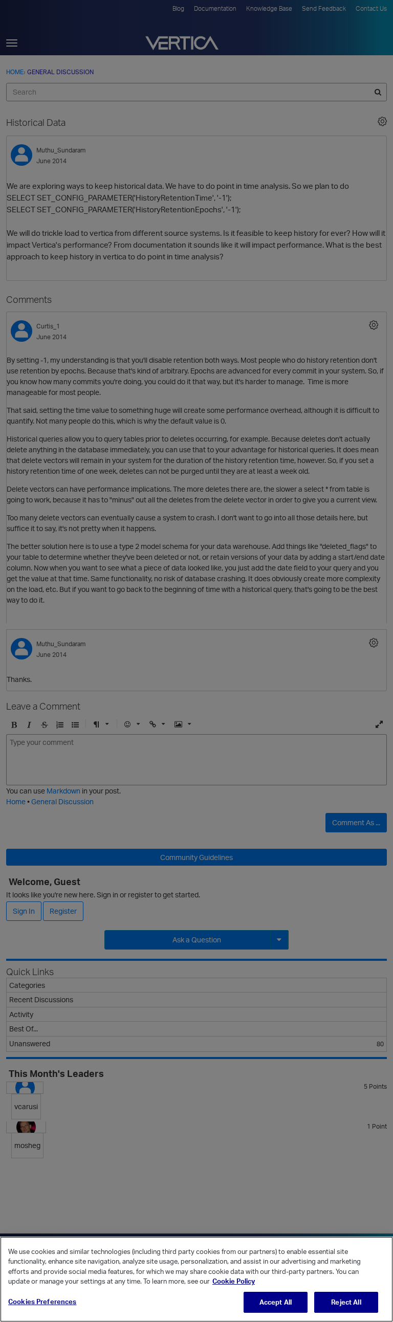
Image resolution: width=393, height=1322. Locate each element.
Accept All (275, 1302)
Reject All (346, 1302)
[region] (196, 1279)
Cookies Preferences (42, 1301)
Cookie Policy (233, 1281)
